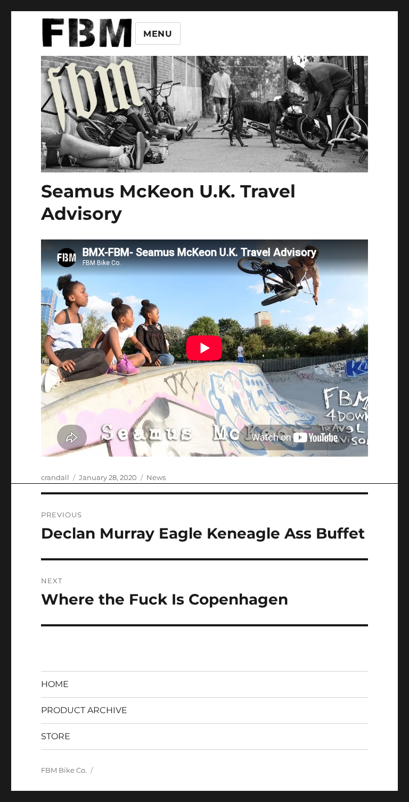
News (156, 477)
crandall (55, 477)
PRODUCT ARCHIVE (84, 710)
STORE (55, 736)
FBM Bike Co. (64, 770)
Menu (158, 34)
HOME (55, 684)
